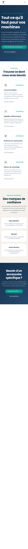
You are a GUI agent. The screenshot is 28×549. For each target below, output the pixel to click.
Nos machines (14, 296)
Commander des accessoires (13, 47)
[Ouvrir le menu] (24, 2)
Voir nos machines (9, 52)
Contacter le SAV (13, 291)
